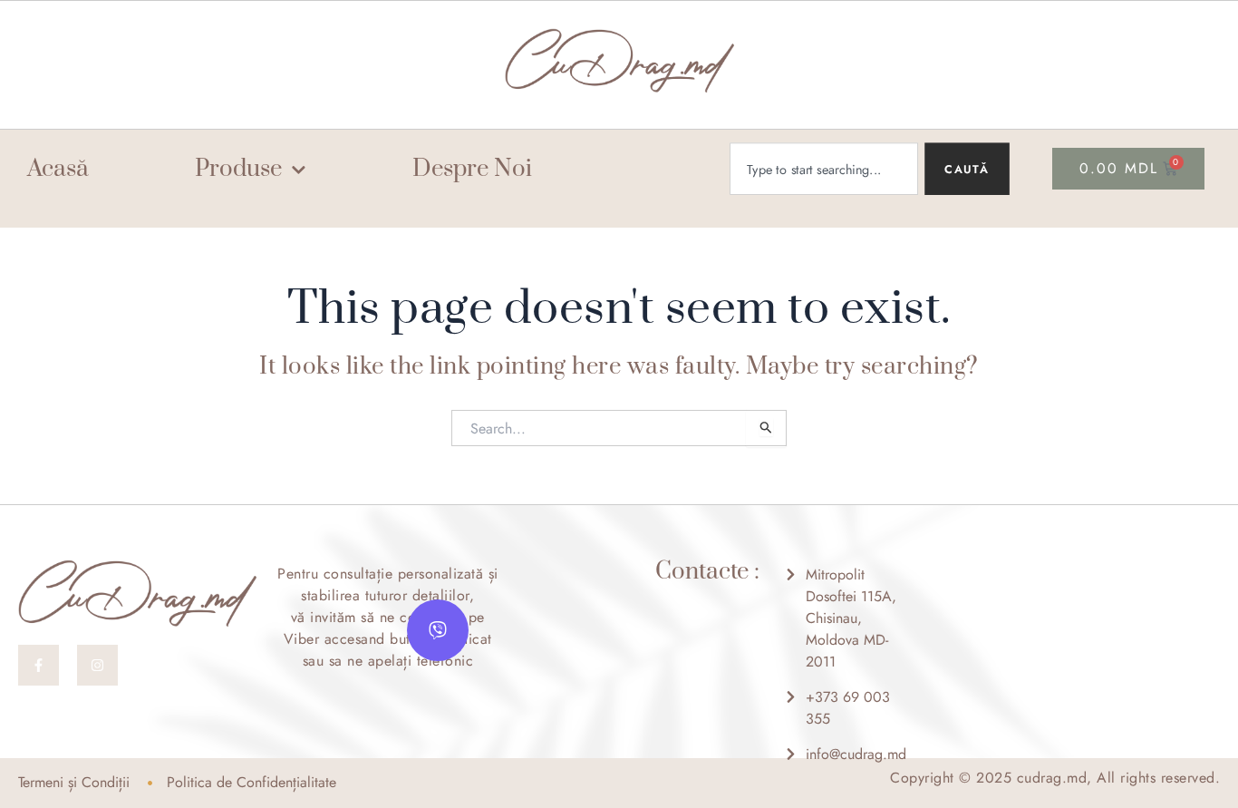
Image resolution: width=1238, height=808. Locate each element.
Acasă (58, 170)
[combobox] (824, 168)
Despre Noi (472, 170)
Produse (238, 170)
